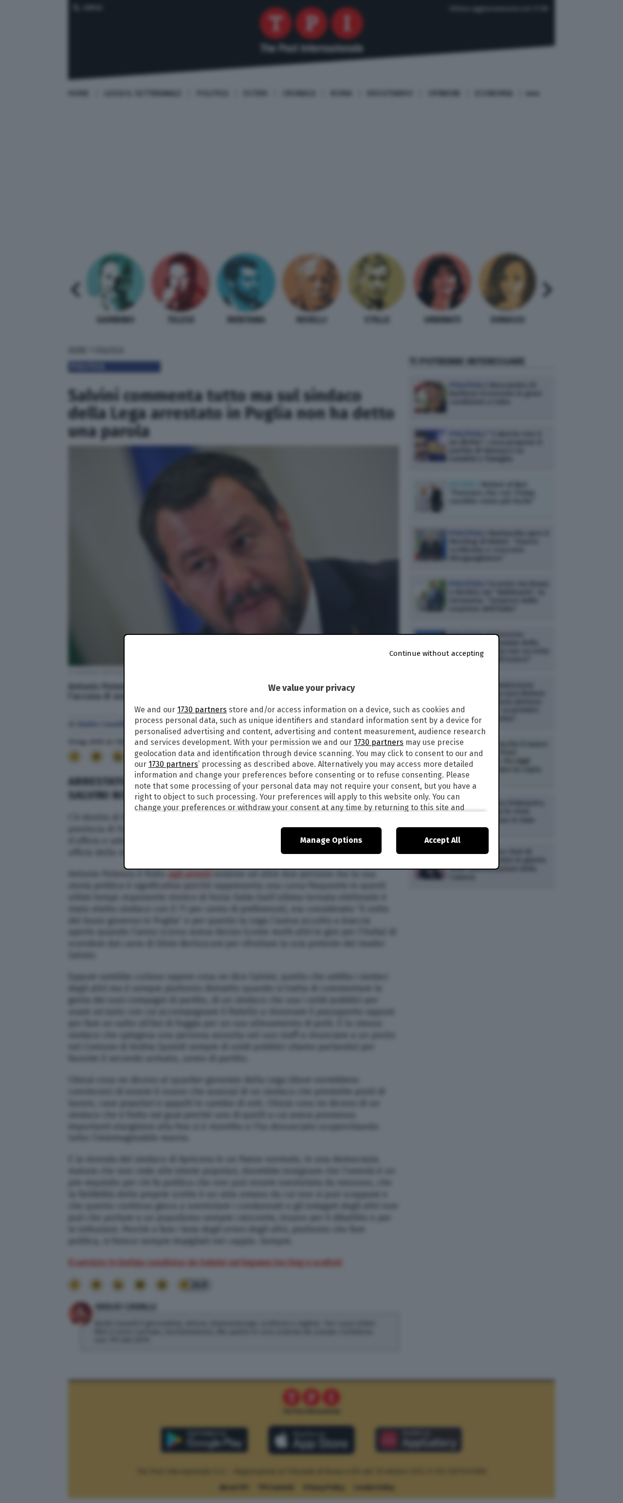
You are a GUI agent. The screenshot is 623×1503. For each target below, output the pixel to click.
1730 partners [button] (202, 709)
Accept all (442, 840)
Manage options (331, 840)
